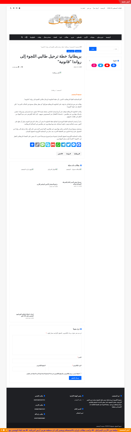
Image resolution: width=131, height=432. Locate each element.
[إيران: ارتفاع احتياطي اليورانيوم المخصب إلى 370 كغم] (22, 240)
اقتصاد (55, 37)
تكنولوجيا (32, 37)
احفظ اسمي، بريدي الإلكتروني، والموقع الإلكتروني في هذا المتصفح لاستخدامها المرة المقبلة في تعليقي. (53, 373)
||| (26, 37)
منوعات (92, 37)
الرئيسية (103, 8)
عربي (72, 37)
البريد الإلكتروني (76, 365)
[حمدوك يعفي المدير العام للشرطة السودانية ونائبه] (70, 174)
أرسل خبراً (96, 8)
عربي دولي (100, 37)
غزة (61, 37)
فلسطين (79, 37)
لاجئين (60, 154)
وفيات (39, 37)
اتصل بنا (83, 8)
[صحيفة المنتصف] (65, 22)
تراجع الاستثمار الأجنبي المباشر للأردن (47, 184)
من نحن (89, 8)
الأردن (86, 37)
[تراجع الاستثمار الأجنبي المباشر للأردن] (46, 175)
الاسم (79, 357)
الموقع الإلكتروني (41, 365)
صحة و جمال (47, 37)
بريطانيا (76, 154)
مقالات (66, 37)
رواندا (68, 154)
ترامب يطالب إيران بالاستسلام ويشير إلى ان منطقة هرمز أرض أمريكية (70, 430)
